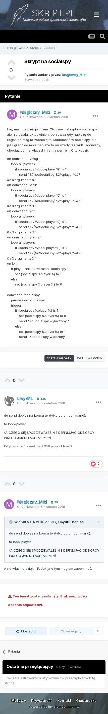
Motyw (17, 700)
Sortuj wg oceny (89, 358)
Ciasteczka (86, 700)
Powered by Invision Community (54, 706)
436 (42, 399)
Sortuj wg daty (59, 358)
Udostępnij (27, 631)
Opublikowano (44, 117)
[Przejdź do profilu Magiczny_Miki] (12, 115)
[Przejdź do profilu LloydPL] (9, 401)
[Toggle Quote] (11, 522)
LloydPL (64, 522)
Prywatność (41, 700)
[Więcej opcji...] (95, 116)
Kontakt (64, 700)
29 (59, 112)
